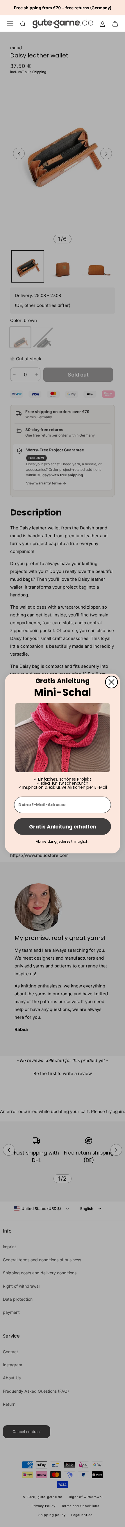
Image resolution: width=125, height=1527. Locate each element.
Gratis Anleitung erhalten (62, 826)
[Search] (23, 23)
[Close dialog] (111, 682)
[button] (117, 23)
